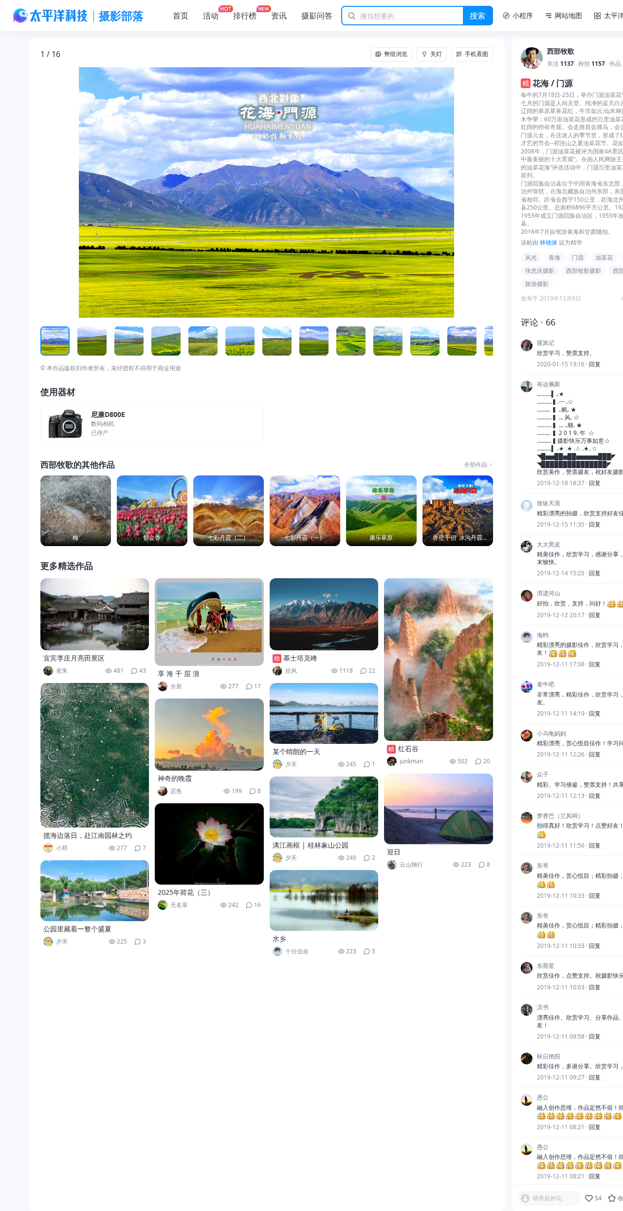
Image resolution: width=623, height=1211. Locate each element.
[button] (85, 192)
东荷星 (545, 966)
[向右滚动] (484, 341)
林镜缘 (548, 243)
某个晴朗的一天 (296, 751)
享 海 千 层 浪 (179, 673)
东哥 (543, 866)
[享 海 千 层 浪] (209, 622)
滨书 (543, 1008)
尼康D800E (108, 415)
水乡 (279, 938)
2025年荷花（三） (186, 892)
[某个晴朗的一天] (324, 713)
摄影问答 (316, 15)
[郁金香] (152, 510)
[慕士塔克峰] (324, 614)
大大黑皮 (548, 545)
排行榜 (245, 15)
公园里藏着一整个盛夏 (77, 928)
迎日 (394, 851)
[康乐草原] (381, 510)
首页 (180, 15)
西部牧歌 (560, 52)
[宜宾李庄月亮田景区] (94, 614)
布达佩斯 (548, 384)
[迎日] (438, 809)
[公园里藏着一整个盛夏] (94, 890)
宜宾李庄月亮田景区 (74, 657)
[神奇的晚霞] (209, 735)
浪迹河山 (548, 594)
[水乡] (324, 900)
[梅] (75, 510)
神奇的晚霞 (175, 778)
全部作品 (475, 465)
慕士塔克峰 (300, 657)
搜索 (477, 15)
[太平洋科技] (50, 15)
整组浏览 (395, 54)
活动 (211, 15)
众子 (543, 775)
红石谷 (408, 748)
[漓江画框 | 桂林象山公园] (324, 806)
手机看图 (476, 54)
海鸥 (543, 635)
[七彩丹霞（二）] (228, 510)
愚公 (543, 1098)
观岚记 (545, 343)
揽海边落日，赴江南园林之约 (87, 835)
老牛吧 (545, 685)
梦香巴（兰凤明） (560, 816)
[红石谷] (438, 659)
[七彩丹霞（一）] (305, 510)
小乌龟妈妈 (551, 734)
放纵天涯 (548, 504)
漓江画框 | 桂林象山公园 (310, 845)
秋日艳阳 (548, 1056)
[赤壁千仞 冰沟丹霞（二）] (457, 510)
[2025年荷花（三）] (209, 844)
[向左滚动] (49, 341)
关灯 (436, 54)
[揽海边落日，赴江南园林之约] (94, 755)
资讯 (279, 15)
